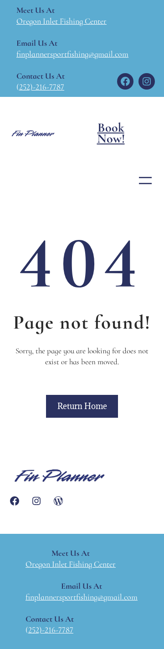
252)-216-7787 (41, 87)
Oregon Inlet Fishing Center (61, 21)
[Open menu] (145, 180)
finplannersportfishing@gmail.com (72, 54)
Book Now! (111, 133)
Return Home (82, 406)
